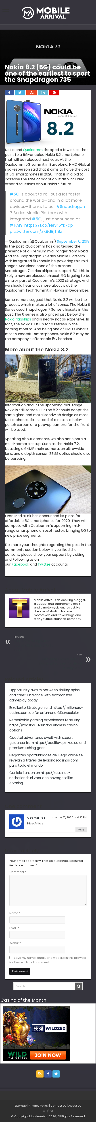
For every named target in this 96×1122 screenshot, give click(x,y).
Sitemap (21, 1106)
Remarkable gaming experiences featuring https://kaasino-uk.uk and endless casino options (44, 725)
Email (14, 928)
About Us (74, 1106)
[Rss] (40, 1074)
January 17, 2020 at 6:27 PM (69, 817)
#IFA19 (16, 225)
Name (15, 913)
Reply (81, 829)
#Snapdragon (70, 206)
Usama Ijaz (36, 818)
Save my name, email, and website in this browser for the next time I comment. (47, 960)
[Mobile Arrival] (48, 12)
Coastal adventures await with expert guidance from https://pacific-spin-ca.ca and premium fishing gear (47, 742)
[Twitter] (56, 1074)
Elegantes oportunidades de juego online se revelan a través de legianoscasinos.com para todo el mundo (46, 760)
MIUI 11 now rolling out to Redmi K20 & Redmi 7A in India (33, 644)
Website (15, 943)
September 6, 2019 (73, 241)
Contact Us (58, 1106)
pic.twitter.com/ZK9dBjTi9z (36, 231)
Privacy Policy (38, 1106)
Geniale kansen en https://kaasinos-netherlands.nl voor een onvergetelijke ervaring (41, 777)
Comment (17, 872)
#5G (14, 194)
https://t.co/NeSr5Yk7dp (48, 225)
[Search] (78, 986)
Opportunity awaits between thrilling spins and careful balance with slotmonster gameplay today (44, 695)
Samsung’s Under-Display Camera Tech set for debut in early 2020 (60, 661)
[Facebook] (48, 1074)
